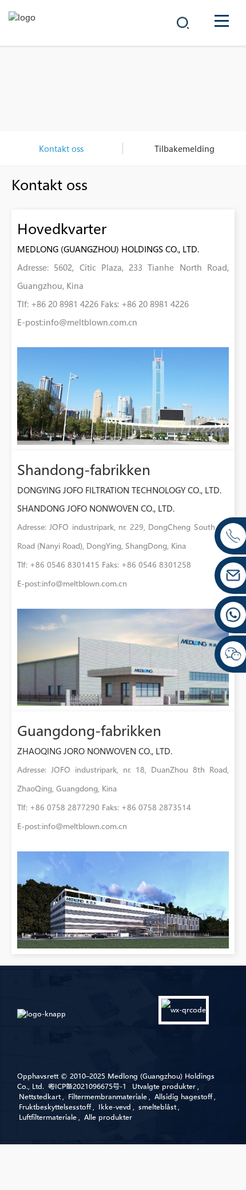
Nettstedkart (40, 1096)
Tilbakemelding (184, 148)
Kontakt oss (61, 148)
